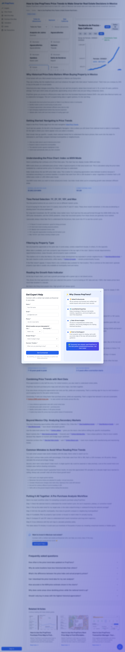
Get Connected (42, 353)
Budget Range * (31, 335)
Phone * (28, 319)
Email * (28, 311)
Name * (28, 304)
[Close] (100, 291)
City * (27, 328)
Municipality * (47, 328)
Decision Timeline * (32, 343)
